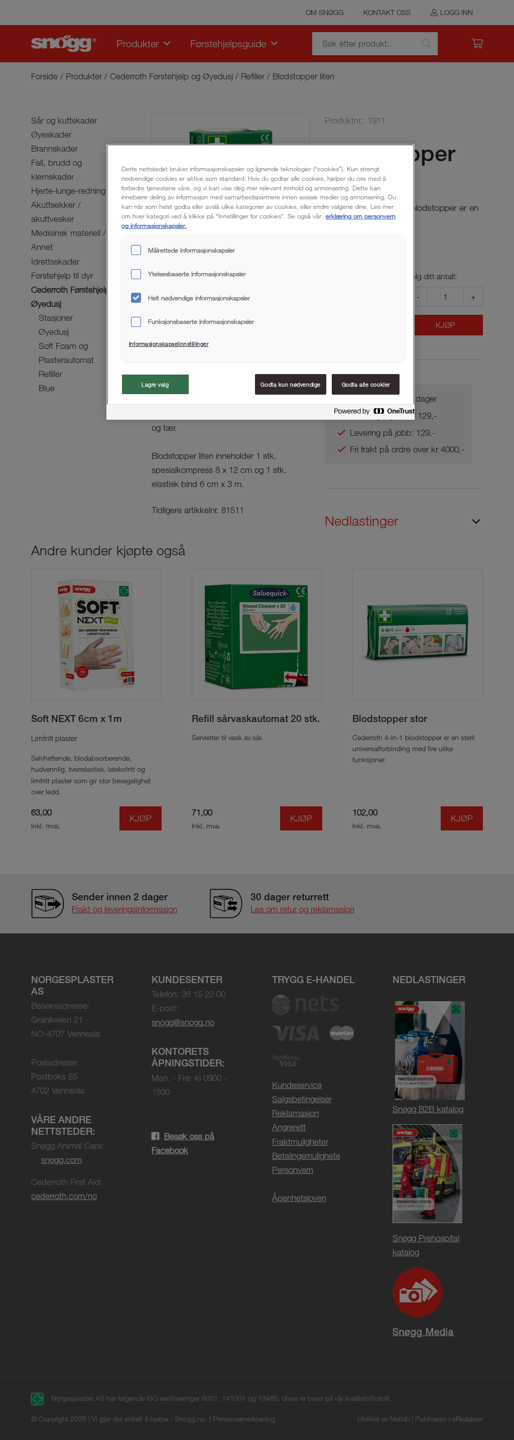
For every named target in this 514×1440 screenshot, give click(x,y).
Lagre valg (155, 384)
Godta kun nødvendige (290, 384)
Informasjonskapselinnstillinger (169, 343)
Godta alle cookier (366, 384)
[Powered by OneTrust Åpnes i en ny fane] (371, 413)
